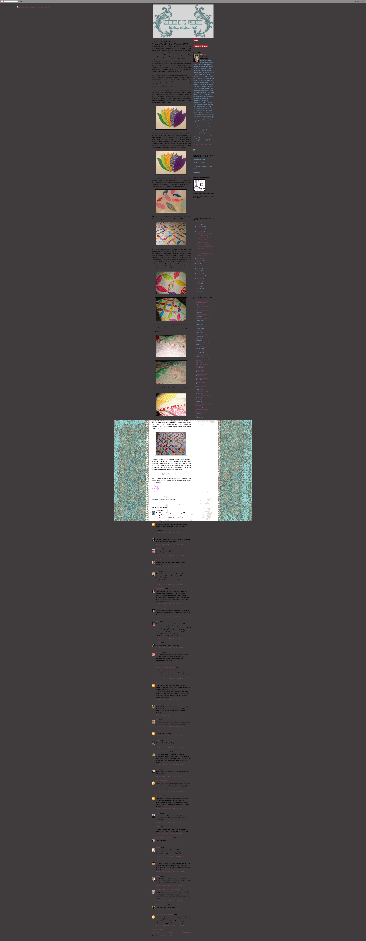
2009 (198, 291)
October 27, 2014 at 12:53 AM (170, 764)
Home (171, 932)
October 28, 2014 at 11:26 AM (169, 885)
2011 (197, 286)
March (199, 273)
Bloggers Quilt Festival (166, 501)
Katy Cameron (161, 537)
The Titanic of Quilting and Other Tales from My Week (205, 246)
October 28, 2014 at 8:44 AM (169, 843)
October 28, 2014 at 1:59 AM (169, 822)
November (200, 229)
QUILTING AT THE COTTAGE (201, 365)
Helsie (158, 740)
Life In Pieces (200, 339)
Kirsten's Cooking (201, 330)
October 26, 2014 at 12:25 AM (170, 544)
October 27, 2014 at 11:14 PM (169, 809)
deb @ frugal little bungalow (165, 667)
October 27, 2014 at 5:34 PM (169, 791)
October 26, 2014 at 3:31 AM (169, 584)
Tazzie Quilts (199, 400)
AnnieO (158, 560)
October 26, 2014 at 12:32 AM (170, 555)
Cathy (158, 876)
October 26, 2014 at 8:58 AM (169, 678)
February (200, 275)
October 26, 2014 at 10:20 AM (170, 699)
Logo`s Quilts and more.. (204, 343)
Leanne (158, 642)
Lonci (158, 731)
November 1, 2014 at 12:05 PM (170, 925)
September (201, 258)
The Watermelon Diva (202, 412)
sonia (158, 813)
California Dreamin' (202, 318)
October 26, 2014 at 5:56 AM (169, 603)
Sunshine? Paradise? (202, 396)
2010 (197, 288)
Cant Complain (202, 251)
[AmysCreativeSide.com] (171, 474)
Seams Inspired (200, 382)
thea (157, 719)
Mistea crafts (200, 351)
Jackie (158, 521)
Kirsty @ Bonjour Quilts (164, 682)
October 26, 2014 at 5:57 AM (169, 617)
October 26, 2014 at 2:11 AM (169, 567)
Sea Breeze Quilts (201, 378)
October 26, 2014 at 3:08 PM (169, 726)
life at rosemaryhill (201, 335)
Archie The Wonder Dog (164, 838)
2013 (197, 281)
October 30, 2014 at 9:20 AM (170, 910)
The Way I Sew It (201, 416)
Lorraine (159, 652)
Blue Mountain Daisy (202, 310)
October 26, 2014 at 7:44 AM (169, 647)
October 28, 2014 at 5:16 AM (169, 833)
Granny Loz (199, 322)
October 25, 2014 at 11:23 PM (169, 517)
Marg (158, 621)
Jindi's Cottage (161, 905)
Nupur (158, 826)
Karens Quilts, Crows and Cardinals (168, 889)
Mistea (158, 860)
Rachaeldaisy (160, 588)
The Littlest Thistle (201, 409)
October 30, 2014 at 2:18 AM (169, 900)
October (200, 231)
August (199, 261)
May (199, 268)
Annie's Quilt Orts (201, 306)
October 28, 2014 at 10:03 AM (170, 856)
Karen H (158, 795)
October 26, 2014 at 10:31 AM (169, 715)
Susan (158, 704)
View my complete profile (203, 144)
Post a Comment (157, 929)
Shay (204, 54)
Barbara (158, 548)
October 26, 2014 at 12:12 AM (169, 532)
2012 (197, 283)
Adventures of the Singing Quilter (201, 301)
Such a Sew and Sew (202, 392)
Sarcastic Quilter (201, 374)
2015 (197, 222)
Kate (157, 769)
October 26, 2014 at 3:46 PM (169, 736)
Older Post (187, 932)
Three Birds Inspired (162, 751)
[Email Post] (173, 499)
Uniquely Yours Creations (164, 914)
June (199, 266)
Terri (157, 571)
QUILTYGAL (199, 370)
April (199, 271)
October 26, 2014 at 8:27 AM (169, 663)
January (200, 278)
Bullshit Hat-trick (202, 242)
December (200, 226)
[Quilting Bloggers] (202, 150)
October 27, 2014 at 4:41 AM (169, 776)
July (198, 263)
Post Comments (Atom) (169, 935)
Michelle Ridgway (201, 347)
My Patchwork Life (201, 355)
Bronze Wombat (201, 314)
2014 (197, 224)
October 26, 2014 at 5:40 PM (169, 747)
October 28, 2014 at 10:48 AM (170, 872)
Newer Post (155, 932)
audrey (158, 847)
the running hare (161, 780)
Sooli (158, 510)
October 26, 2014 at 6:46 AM (169, 638)
